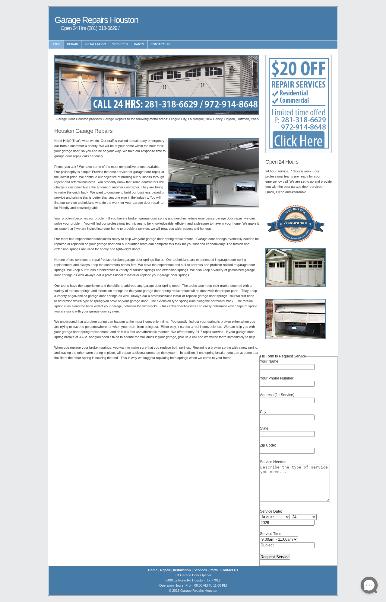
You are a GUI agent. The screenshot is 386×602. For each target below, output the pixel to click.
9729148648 (133, 28)
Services (120, 44)
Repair (72, 44)
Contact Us (160, 44)
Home (56, 44)
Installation (95, 44)
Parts (139, 44)
